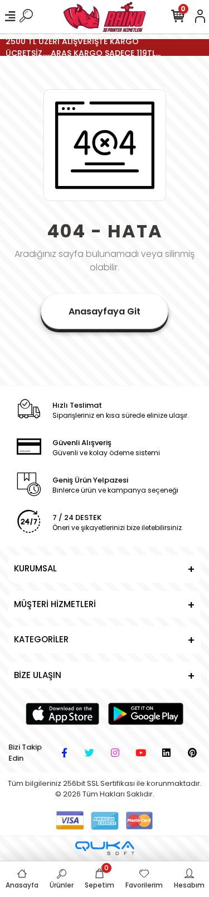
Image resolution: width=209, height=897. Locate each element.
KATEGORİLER (41, 639)
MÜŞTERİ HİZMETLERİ (55, 604)
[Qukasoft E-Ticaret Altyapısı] (104, 848)
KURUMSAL (35, 568)
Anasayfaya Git (104, 311)
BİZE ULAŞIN (37, 675)
